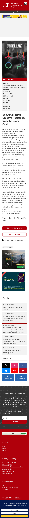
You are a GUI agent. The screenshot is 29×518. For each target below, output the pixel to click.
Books (4, 450)
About (4, 485)
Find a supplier (7, 465)
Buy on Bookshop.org (14, 228)
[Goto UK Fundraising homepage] (14, 5)
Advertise (24, 247)
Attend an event (7, 473)
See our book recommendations (12, 467)
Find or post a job (8, 471)
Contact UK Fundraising (10, 487)
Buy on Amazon (14, 234)
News (4, 446)
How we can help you (9, 463)
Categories (14, 12)
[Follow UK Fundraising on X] (6, 365)
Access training (7, 469)
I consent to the (13, 412)
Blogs (4, 448)
